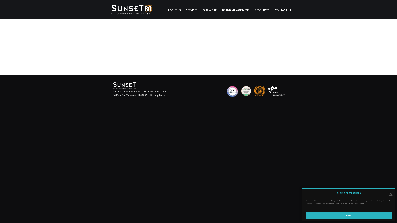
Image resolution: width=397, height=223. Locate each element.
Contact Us (283, 10)
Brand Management (236, 10)
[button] (390, 193)
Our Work (210, 10)
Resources (262, 10)
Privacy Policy (157, 95)
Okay (349, 216)
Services (191, 10)
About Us (174, 10)
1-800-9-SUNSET (127, 91)
